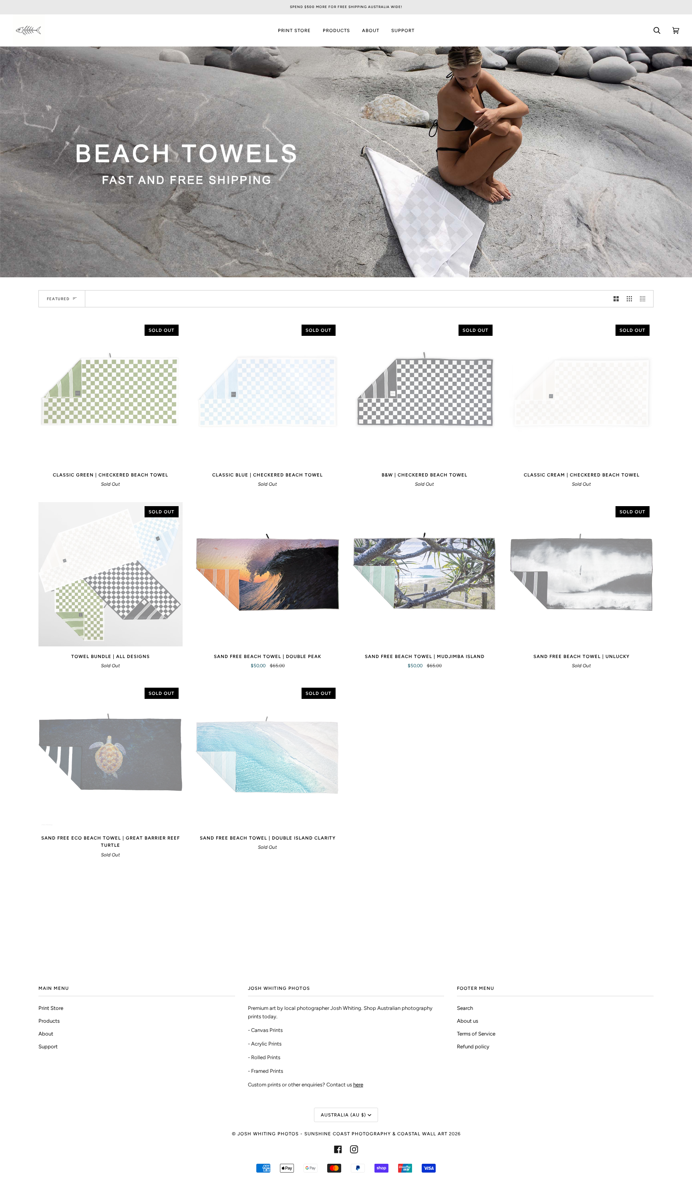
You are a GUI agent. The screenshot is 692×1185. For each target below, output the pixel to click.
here (358, 1085)
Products (49, 1021)
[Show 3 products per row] (629, 299)
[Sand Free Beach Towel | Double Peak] (267, 574)
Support (48, 1047)
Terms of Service (476, 1034)
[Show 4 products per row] (644, 299)
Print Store (50, 1008)
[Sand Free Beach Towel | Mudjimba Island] (424, 574)
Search (465, 1008)
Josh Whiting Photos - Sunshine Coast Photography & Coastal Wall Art (342, 1134)
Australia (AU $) (343, 1115)
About (45, 1034)
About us (467, 1021)
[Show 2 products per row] (616, 299)
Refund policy (473, 1047)
